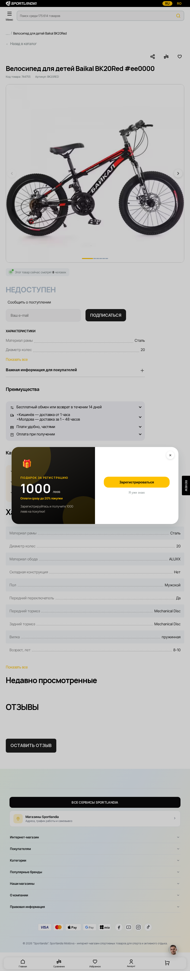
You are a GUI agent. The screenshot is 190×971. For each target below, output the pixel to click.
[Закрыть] (170, 455)
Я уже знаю (137, 492)
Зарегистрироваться (136, 482)
